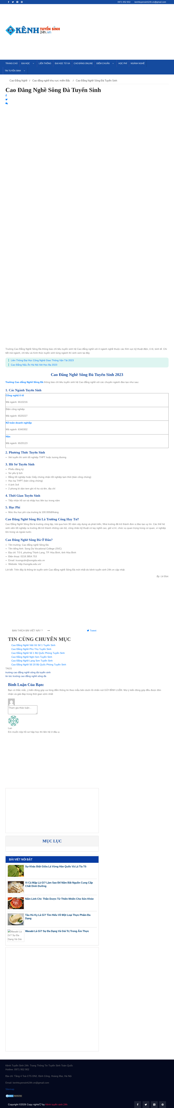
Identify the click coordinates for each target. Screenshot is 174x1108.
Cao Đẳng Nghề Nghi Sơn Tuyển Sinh (31, 657)
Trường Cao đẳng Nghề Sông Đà (24, 382)
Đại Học (25, 63)
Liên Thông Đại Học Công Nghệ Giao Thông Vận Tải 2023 (42, 360)
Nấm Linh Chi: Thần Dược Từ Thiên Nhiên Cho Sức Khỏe (59, 898)
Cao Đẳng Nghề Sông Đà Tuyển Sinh (96, 80)
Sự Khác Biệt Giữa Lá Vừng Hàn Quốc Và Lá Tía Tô (55, 866)
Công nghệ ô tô (15, 395)
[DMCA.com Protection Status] (13, 1095)
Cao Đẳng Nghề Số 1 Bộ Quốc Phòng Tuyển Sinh (38, 653)
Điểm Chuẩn (103, 63)
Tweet (92, 630)
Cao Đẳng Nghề (18, 80)
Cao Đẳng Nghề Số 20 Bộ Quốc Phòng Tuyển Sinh (38, 664)
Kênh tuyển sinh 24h (56, 1104)
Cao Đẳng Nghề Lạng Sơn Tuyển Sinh (32, 660)
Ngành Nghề (138, 63)
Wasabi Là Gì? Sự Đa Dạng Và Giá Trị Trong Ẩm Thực (57, 931)
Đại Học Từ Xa (62, 63)
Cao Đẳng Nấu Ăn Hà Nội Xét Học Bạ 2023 (34, 364)
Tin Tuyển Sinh (13, 71)
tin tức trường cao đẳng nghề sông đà (25, 676)
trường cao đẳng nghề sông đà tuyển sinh (28, 672)
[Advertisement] (117, 31)
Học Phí (122, 63)
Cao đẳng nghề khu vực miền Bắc (51, 80)
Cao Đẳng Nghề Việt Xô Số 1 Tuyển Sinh (33, 645)
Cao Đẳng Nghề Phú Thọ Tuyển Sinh (31, 649)
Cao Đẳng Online (83, 63)
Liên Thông (45, 63)
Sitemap (9, 1089)
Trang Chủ (11, 63)
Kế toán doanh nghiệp (19, 422)
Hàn (8, 436)
